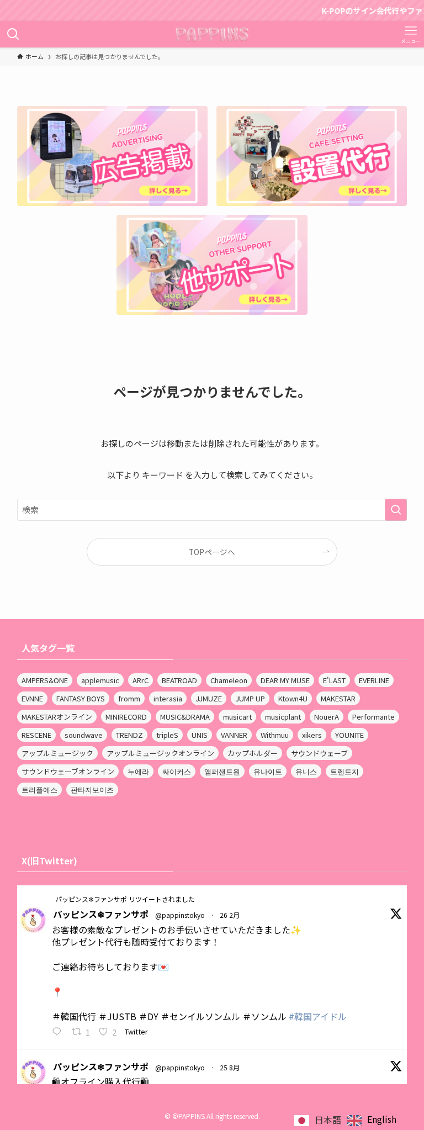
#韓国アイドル (318, 1016)
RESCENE (36, 735)
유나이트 (267, 771)
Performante (373, 716)
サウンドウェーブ (319, 753)
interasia (167, 698)
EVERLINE (374, 680)
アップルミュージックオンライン (160, 753)
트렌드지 (344, 771)
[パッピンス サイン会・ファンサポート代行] (212, 34)
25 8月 (230, 1067)
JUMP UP (250, 698)
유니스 (306, 771)
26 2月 (230, 915)
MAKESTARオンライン (57, 716)
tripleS (167, 735)
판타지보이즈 (92, 789)
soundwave (84, 735)
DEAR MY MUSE (285, 680)
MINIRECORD (126, 716)
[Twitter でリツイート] (47, 898)
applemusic (100, 680)
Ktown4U (293, 698)
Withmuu (275, 735)
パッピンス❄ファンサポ (101, 914)
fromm (129, 698)
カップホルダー (252, 753)
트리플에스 (39, 789)
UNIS (200, 735)
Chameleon (228, 680)
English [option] (381, 1119)
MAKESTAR (338, 698)
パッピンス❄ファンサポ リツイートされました (125, 899)
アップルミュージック (57, 753)
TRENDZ (129, 735)
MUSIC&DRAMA (185, 716)
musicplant (283, 716)
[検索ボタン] (13, 34)
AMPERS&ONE (45, 680)
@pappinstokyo (180, 915)
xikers (312, 735)
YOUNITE (349, 735)
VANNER (234, 735)
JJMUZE (208, 698)
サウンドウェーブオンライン (68, 771)
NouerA (326, 716)
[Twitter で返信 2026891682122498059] (59, 1032)
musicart (237, 716)
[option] (371, 1120)
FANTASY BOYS (80, 698)
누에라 (138, 771)
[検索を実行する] (396, 510)
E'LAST (334, 680)
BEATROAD (179, 680)
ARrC (140, 680)
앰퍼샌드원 (222, 771)
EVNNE (32, 698)
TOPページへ (212, 551)
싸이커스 (176, 771)
